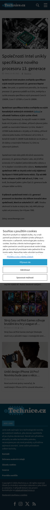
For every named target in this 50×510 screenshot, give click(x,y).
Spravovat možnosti (25, 277)
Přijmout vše (25, 262)
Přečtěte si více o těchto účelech (20, 257)
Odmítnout (25, 270)
